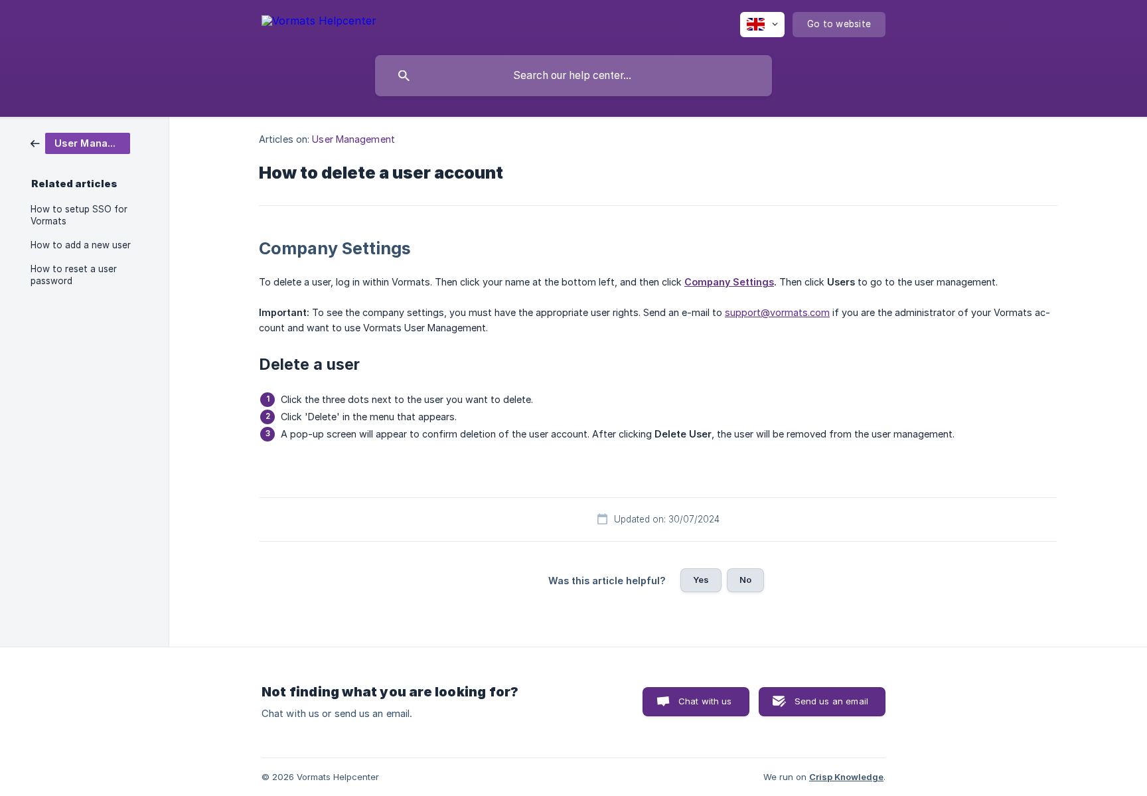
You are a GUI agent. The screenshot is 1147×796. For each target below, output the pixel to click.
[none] (319, 23)
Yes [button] (701, 579)
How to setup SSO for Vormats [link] (79, 215)
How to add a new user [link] (81, 245)
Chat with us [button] (705, 701)
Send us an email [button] (831, 701)
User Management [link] (353, 139)
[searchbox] (573, 75)
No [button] (745, 579)
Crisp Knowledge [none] (846, 776)
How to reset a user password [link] (74, 275)
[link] (80, 142)
